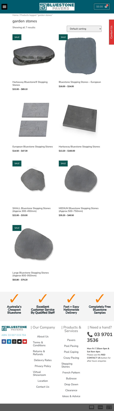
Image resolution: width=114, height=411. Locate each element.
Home (15, 15)
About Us (43, 336)
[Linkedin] (9, 341)
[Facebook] (4, 341)
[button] (4, 7)
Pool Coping (71, 352)
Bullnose (71, 378)
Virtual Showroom (39, 373)
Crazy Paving (71, 358)
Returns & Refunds (39, 352)
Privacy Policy (43, 366)
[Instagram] (14, 341)
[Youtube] (24, 341)
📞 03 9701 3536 (100, 337)
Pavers (71, 340)
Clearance (71, 390)
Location (43, 381)
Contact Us (42, 387)
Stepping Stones (66, 365)
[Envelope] (19, 341)
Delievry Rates (43, 360)
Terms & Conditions (39, 344)
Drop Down (71, 384)
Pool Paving (71, 346)
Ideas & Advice (71, 396)
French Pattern (71, 372)
